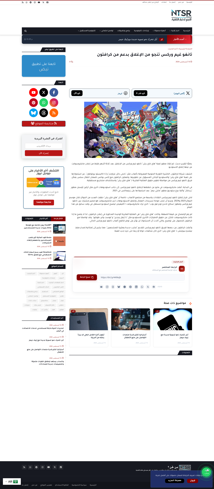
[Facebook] (153, 287)
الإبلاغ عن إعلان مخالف (150, 2)
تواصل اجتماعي (33, 296)
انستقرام (45, 292)
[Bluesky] (118, 287)
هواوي (61, 310)
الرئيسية (189, 2)
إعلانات (164, 2)
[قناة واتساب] (206, 472)
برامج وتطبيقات (32, 292)
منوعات (27, 305)
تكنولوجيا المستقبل (49, 296)
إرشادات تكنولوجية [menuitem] (141, 31)
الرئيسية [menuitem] (186, 31)
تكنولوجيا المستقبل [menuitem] (87, 31)
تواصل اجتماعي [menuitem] (107, 31)
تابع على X (140, 93)
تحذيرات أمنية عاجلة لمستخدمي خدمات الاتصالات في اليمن (43, 330)
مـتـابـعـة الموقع (44, 123)
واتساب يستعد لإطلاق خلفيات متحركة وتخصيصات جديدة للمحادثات (48, 363)
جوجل (54, 301)
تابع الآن (77, 93)
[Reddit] (124, 287)
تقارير (62, 296)
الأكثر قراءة (58, 219)
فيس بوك (37, 305)
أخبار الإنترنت (172, 49)
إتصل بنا (172, 2)
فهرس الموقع (46, 485)
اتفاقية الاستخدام (62, 485)
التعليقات (29, 219)
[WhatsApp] (142, 287)
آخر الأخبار (44, 219)
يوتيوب (34, 310)
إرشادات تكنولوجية (48, 278)
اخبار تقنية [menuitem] (175, 31)
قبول (192, 481)
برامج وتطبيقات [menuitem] (123, 31)
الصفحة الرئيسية (185, 49)
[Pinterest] (130, 287)
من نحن (181, 2)
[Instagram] (107, 287)
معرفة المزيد (174, 481)
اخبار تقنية (41, 283)
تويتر (62, 301)
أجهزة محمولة (44, 273)
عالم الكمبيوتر (49, 305)
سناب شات (32, 301)
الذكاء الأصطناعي (43, 287)
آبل (63, 273)
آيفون (55, 273)
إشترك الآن (43, 153)
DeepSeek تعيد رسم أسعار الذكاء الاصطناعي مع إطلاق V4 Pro (37, 253)
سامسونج (44, 301)
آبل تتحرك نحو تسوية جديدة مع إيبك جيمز (141, 39)
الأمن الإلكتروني (58, 287)
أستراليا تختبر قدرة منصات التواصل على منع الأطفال (45, 351)
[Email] (101, 287)
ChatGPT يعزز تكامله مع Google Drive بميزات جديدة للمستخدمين (37, 226)
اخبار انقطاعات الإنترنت (56, 283)
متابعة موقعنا (43, 202)
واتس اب (44, 310)
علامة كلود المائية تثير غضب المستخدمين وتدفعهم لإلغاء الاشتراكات (39, 240)
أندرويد (61, 278)
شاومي (61, 305)
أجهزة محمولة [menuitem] (160, 31)
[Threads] (113, 287)
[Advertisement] (75, 15)
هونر (53, 310)
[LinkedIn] (136, 287)
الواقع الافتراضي (58, 292)
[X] (148, 287)
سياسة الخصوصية (79, 485)
